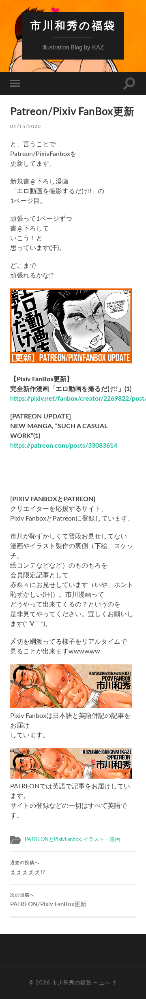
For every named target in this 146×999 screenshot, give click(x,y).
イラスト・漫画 (101, 839)
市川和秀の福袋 (73, 25)
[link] (63, 445)
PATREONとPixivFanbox (53, 839)
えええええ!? (27, 868)
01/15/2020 (25, 126)
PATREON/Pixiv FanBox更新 (48, 900)
